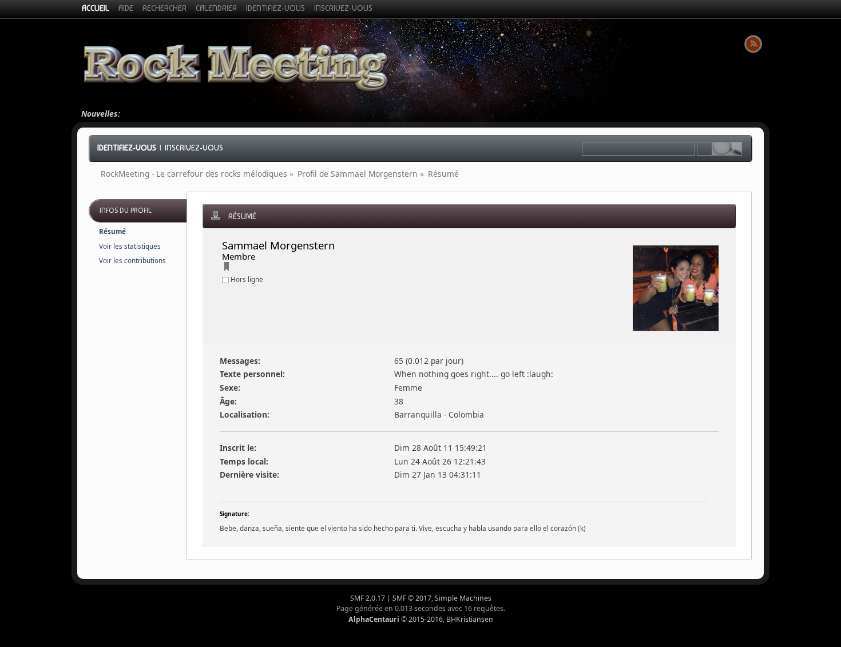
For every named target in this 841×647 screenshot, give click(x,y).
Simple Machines (463, 598)
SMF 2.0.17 (367, 598)
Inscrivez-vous (194, 147)
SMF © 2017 (411, 598)
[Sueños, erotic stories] (226, 268)
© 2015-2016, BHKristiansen (420, 619)
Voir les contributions (132, 260)
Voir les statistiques (130, 246)
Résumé (112, 231)
